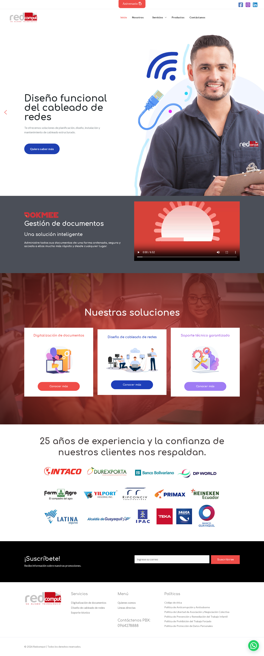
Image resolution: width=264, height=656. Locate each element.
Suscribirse (225, 559)
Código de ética (173, 602)
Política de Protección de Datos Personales (188, 625)
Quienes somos (127, 602)
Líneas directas (127, 607)
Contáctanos (197, 17)
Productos (178, 17)
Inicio (124, 17)
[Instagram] (248, 4)
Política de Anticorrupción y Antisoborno (187, 607)
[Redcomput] (23, 17)
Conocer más (59, 386)
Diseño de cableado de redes (88, 607)
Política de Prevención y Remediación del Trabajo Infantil (196, 616)
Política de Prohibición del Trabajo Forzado (187, 621)
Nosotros (138, 17)
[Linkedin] (255, 4)
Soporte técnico (80, 612)
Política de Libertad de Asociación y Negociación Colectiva (196, 611)
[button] (5, 112)
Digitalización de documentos (88, 602)
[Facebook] (240, 4)
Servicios (157, 17)
